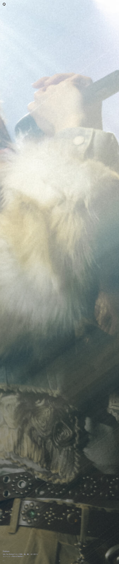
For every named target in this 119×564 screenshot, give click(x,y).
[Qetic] (4, 4)
